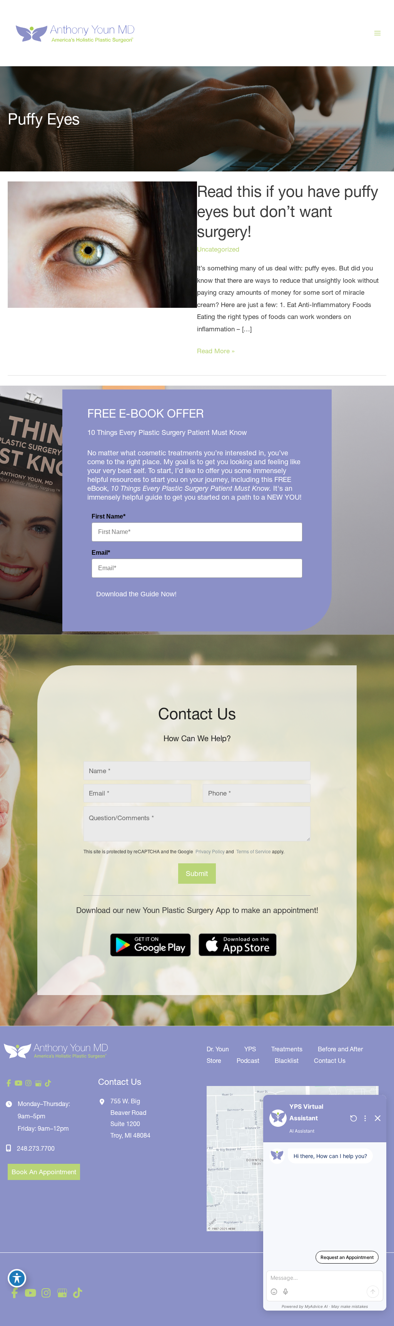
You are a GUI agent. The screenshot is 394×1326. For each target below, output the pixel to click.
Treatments (286, 1049)
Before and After (340, 1049)
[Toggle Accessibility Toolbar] (17, 1278)
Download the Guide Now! (136, 594)
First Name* (108, 516)
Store (214, 1060)
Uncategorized (218, 249)
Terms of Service (253, 851)
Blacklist (287, 1060)
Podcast (248, 1060)
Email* (101, 552)
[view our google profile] (38, 1083)
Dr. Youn (218, 1049)
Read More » (216, 351)
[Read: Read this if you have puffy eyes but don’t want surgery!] (102, 244)
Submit (197, 873)
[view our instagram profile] (28, 1083)
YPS (250, 1049)
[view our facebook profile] (9, 1083)
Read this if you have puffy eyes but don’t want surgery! (287, 211)
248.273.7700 (36, 1148)
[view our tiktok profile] (48, 1083)
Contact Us (330, 1060)
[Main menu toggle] (378, 33)
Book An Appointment (44, 1172)
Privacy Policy (210, 851)
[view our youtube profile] (19, 1083)
